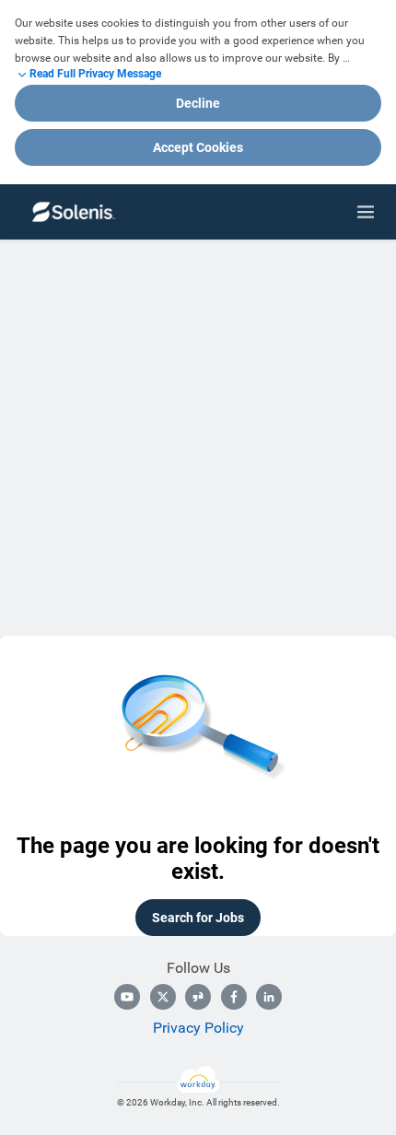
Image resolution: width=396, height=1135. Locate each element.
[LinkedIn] (269, 997)
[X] (163, 997)
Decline (198, 103)
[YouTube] (127, 997)
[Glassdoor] (198, 997)
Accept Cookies (198, 147)
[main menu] (365, 212)
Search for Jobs (198, 917)
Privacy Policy (198, 1027)
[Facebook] (234, 997)
